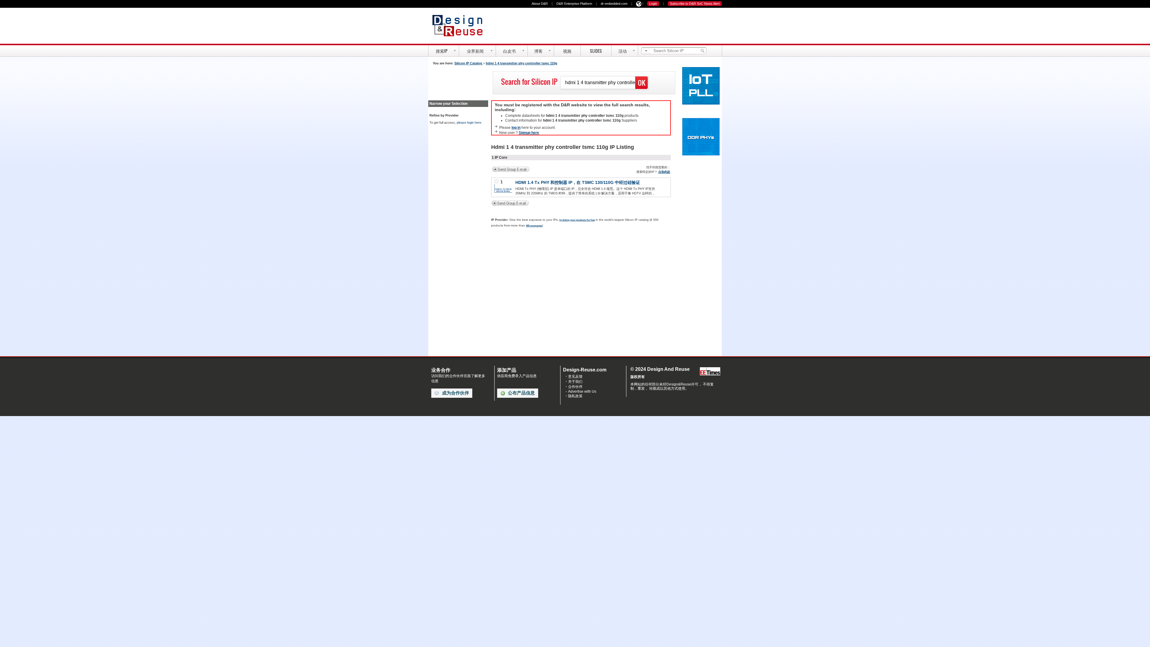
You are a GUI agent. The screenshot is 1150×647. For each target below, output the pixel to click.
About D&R (540, 3)
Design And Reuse (460, 25)
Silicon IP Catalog (468, 63)
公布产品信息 (521, 393)
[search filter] (646, 51)
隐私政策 (575, 396)
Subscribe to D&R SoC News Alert (695, 3)
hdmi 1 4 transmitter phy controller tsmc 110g (521, 63)
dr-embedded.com (614, 3)
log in (516, 128)
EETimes (710, 371)
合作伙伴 (575, 387)
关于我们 (575, 382)
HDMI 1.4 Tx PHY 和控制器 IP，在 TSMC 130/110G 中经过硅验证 (577, 182)
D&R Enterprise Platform (574, 3)
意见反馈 (575, 376)
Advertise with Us (582, 391)
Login (653, 3)
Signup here (529, 133)
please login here (469, 122)
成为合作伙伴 (455, 393)
